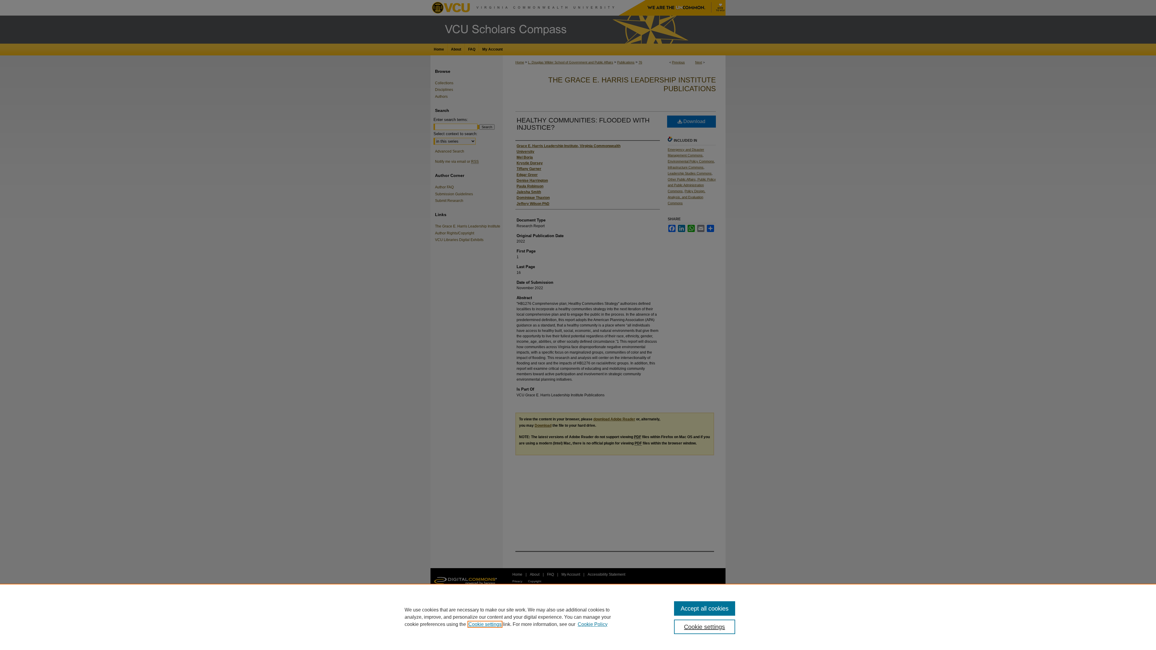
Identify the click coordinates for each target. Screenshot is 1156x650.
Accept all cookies (705, 608)
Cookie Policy (593, 624)
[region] (578, 617)
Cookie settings (485, 624)
